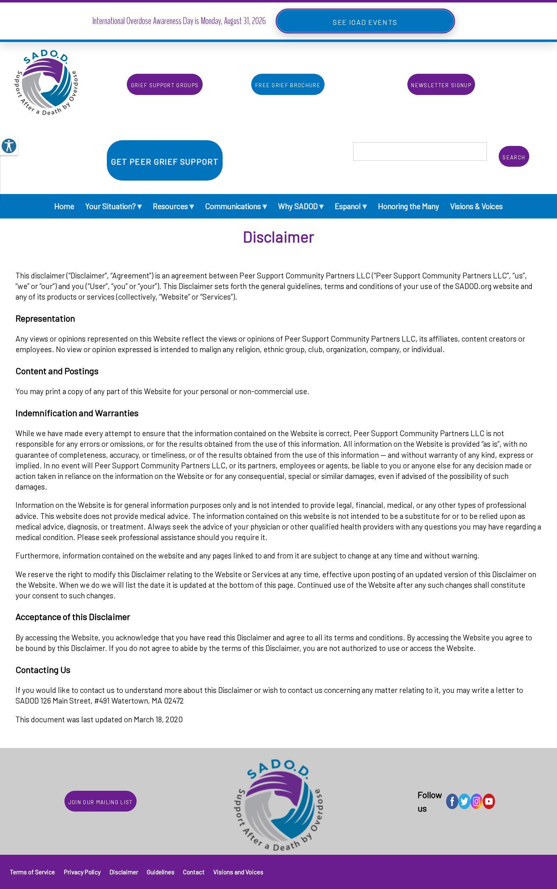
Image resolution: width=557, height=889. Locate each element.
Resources (173, 206)
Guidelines (161, 872)
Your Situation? (113, 206)
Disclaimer (123, 872)
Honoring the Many (408, 206)
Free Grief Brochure (287, 84)
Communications (236, 206)
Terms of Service (32, 872)
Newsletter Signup (441, 84)
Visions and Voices (238, 872)
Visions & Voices (476, 206)
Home (64, 206)
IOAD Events (373, 21)
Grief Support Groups (165, 84)
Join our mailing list (101, 801)
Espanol (351, 206)
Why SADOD (301, 206)
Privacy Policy (82, 872)
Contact (194, 872)
